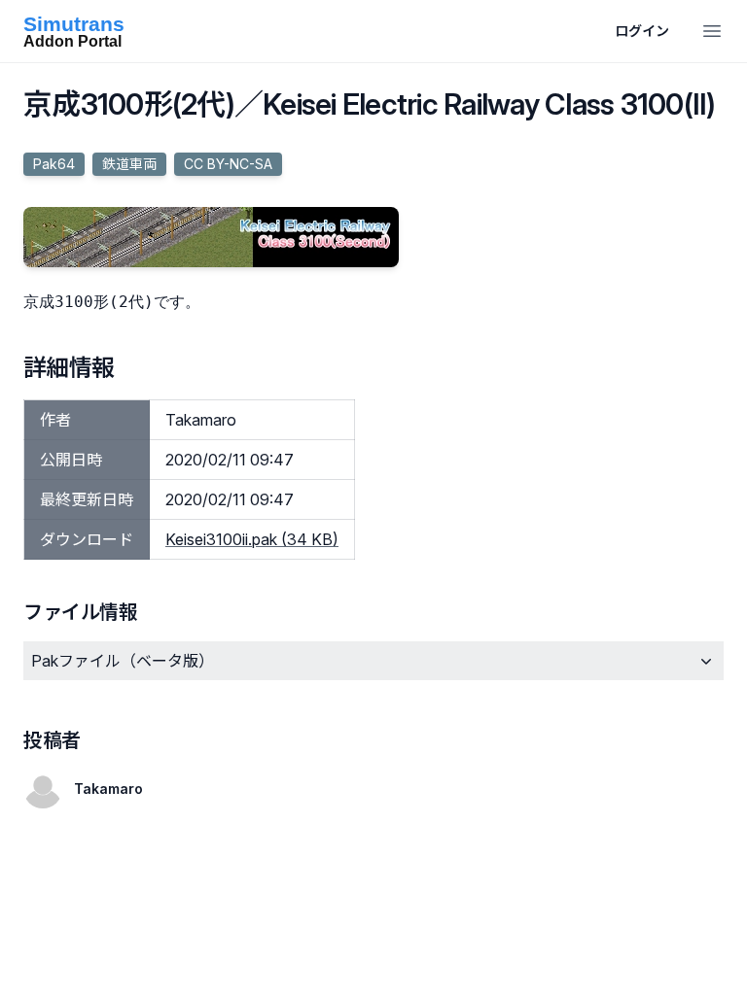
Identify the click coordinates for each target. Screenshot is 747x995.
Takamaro (108, 788)
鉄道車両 (129, 163)
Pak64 (54, 163)
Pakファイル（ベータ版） (122, 660)
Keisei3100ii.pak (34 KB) (251, 539)
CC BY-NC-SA (228, 163)
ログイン (642, 30)
